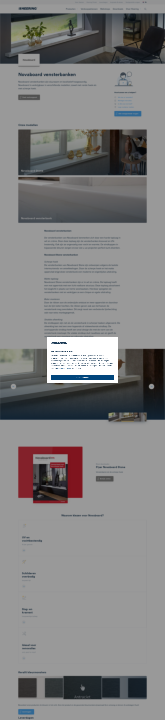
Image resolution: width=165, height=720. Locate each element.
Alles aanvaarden (82, 377)
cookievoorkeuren (64, 368)
